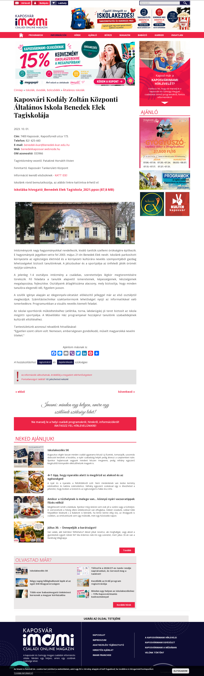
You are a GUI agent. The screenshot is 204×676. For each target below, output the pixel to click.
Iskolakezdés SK (58, 450)
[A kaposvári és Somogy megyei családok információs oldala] (41, 21)
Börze (108, 35)
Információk (59, 35)
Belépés (44, 2)
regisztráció (44, 362)
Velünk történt (154, 652)
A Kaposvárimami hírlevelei (161, 637)
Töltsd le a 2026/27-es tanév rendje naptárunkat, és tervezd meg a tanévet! (111, 570)
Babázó (142, 35)
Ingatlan (177, 35)
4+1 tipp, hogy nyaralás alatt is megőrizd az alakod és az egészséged (85, 476)
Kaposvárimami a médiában (161, 647)
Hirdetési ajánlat (103, 650)
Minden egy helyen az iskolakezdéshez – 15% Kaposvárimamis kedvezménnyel (112, 593)
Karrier (159, 35)
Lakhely (62, 2)
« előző (20, 391)
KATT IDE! (61, 175)
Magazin (124, 35)
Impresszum (99, 640)
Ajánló (92, 35)
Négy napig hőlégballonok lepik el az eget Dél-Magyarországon (50, 582)
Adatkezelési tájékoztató (108, 645)
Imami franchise (102, 655)
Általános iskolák (74, 90)
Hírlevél (25, 2)
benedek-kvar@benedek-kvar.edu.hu (46, 145)
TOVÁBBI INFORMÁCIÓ (23, 673)
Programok (36, 35)
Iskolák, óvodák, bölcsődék (43, 90)
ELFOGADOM (180, 671)
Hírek (77, 35)
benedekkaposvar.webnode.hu (40, 149)
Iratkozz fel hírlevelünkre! (75, 425)
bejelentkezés (65, 362)
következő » (126, 391)
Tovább (127, 550)
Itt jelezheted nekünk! (57, 379)
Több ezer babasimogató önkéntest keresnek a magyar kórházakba (50, 594)
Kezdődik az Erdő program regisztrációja (106, 582)
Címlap (21, 35)
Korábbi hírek (124, 604)
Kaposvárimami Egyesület (160, 642)
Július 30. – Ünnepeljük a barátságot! (71, 527)
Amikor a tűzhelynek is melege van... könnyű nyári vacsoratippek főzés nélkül (91, 500)
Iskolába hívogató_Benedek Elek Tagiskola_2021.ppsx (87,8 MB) (64, 189)
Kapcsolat (99, 635)
